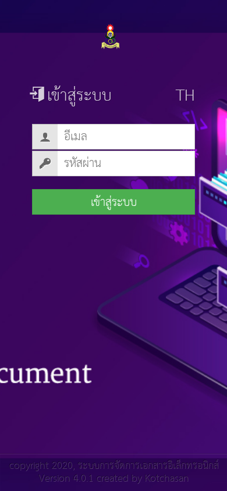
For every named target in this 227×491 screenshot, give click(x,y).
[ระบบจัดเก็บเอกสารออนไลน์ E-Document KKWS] (113, 36)
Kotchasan (166, 478)
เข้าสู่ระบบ (114, 202)
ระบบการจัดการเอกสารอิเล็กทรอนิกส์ (147, 466)
